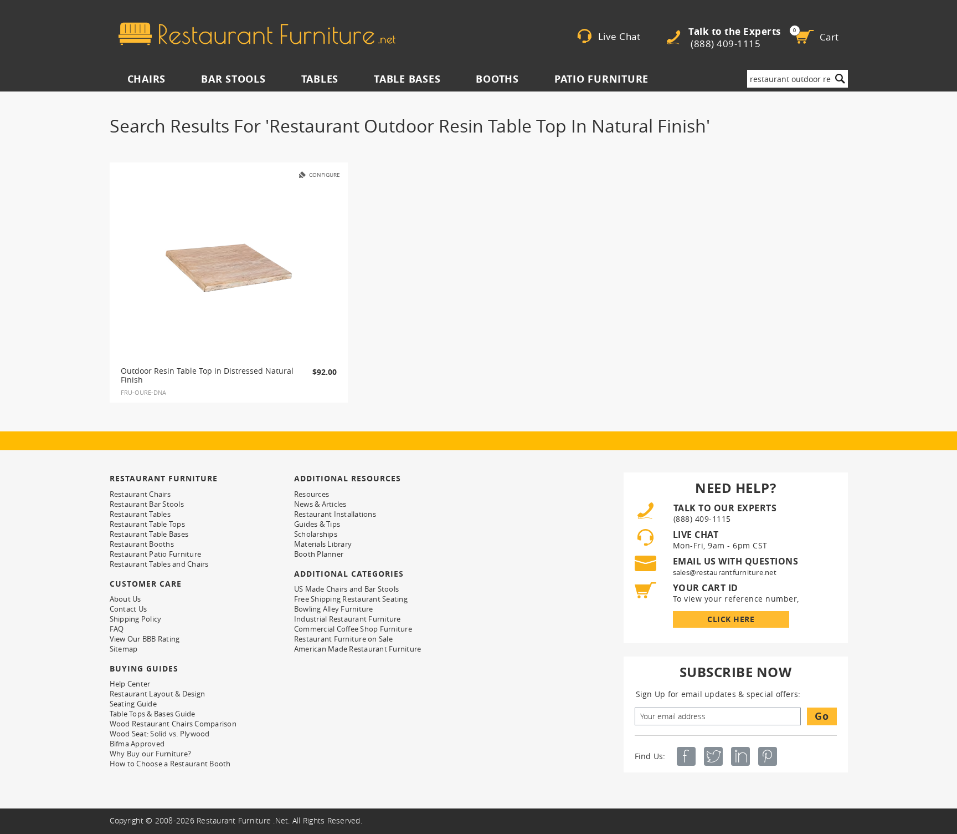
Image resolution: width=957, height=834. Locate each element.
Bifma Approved (137, 744)
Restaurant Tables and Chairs (159, 564)
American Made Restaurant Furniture (357, 649)
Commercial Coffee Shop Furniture (353, 629)
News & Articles (320, 504)
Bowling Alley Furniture (333, 609)
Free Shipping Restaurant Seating (351, 599)
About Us (125, 599)
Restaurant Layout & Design (157, 694)
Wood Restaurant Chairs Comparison (173, 724)
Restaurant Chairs (140, 494)
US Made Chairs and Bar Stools (346, 589)
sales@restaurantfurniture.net (724, 572)
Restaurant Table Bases (149, 534)
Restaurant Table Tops (147, 524)
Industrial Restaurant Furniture (347, 619)
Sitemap (124, 649)
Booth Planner (318, 554)
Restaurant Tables (140, 514)
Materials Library (323, 544)
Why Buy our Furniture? (151, 754)
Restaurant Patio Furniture (156, 554)
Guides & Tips (317, 524)
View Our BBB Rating (145, 639)
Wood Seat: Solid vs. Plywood (160, 734)
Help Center (130, 684)
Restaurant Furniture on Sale (343, 639)
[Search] (840, 79)
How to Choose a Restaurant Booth (170, 764)
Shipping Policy (136, 619)
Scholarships (315, 534)
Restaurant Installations (335, 514)
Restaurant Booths (142, 544)
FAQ (117, 629)
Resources (311, 494)
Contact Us (128, 609)
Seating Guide (133, 704)
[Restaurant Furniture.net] (257, 34)
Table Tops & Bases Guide (152, 714)
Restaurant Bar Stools (147, 504)
